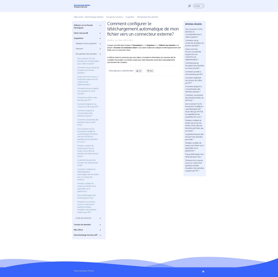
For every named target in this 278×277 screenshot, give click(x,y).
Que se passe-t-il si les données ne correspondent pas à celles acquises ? (88, 61)
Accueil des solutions (114, 17)
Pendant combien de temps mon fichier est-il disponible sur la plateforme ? (86, 187)
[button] (189, 6)
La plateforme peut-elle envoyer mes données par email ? (87, 162)
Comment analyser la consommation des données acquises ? (85, 113)
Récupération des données (147, 17)
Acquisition (130, 17)
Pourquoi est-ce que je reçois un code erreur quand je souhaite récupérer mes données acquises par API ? (86, 207)
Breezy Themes (88, 271)
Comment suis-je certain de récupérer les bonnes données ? (88, 70)
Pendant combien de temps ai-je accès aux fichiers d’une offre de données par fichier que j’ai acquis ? (87, 151)
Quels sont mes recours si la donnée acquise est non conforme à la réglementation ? (87, 81)
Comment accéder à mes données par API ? (87, 98)
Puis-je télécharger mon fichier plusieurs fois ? (86, 196)
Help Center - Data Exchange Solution (88, 17)
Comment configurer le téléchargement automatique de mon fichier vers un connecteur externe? (88, 174)
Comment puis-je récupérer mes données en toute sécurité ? (88, 91)
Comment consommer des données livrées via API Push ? (87, 122)
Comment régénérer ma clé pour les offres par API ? (88, 105)
